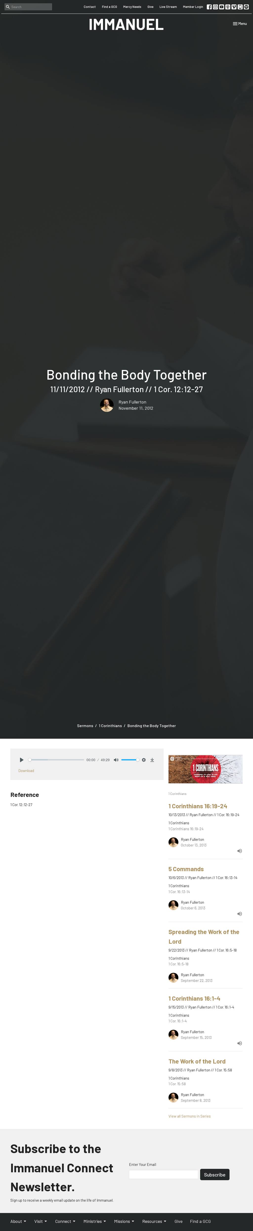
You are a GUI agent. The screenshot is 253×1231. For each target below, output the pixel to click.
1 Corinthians (110, 725)
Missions (122, 1221)
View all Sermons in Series (190, 1116)
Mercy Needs (132, 7)
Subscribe (215, 1174)
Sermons (85, 725)
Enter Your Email (142, 1164)
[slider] (56, 759)
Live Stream (168, 7)
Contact (90, 7)
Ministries (93, 1221)
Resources (152, 1221)
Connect (63, 1221)
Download (26, 770)
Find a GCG (109, 7)
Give (150, 7)
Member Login (193, 7)
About (16, 1221)
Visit (38, 1221)
